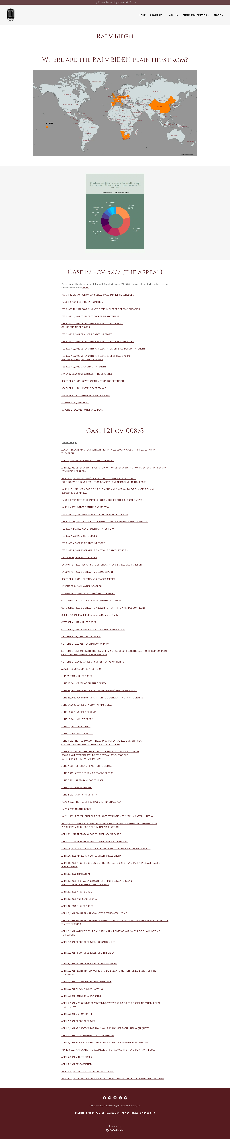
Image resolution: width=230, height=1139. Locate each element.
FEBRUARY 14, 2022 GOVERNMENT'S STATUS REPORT (89, 528)
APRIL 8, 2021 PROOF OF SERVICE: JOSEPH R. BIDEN (88, 952)
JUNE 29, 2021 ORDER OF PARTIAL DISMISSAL (84, 683)
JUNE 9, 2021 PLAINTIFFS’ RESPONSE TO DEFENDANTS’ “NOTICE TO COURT (100, 751)
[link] (10, 14)
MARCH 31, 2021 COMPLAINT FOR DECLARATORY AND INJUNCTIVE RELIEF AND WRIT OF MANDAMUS (112, 1078)
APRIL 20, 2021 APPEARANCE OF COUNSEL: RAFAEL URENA (91, 855)
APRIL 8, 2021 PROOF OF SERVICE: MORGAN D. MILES (88, 941)
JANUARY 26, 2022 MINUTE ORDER (79, 557)
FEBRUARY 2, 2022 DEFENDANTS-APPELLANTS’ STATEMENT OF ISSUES (97, 341)
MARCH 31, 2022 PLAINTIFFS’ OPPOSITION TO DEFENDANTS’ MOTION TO (98, 478)
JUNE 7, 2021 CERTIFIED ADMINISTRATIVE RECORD (87, 773)
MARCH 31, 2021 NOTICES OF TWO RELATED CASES (87, 1071)
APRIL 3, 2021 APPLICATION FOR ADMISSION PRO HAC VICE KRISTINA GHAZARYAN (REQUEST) (109, 1049)
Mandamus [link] (113, 1113)
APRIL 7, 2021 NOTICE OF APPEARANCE (81, 995)
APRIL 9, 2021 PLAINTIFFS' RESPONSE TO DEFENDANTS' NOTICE (94, 913)
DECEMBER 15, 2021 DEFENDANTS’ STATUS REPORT (88, 579)
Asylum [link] (173, 15)
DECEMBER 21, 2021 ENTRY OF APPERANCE (83, 388)
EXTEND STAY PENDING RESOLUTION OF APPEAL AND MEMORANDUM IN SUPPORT (104, 482)
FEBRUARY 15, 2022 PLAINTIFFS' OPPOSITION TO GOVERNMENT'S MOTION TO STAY (104, 521)
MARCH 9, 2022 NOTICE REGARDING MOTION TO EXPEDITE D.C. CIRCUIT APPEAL (102, 499)
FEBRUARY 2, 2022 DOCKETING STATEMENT (83, 366)
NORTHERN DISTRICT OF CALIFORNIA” (81, 758)
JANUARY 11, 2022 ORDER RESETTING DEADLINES (86, 373)
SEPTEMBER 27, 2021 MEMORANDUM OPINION (85, 643)
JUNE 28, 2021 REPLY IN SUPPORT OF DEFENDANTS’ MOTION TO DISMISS (99, 690)
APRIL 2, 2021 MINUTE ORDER (77, 1056)
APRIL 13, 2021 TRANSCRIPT (76, 873)
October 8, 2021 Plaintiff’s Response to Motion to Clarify (90, 614)
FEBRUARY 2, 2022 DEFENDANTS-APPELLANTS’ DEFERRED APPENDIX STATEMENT (103, 348)
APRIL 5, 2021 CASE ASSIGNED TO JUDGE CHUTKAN (87, 1035)
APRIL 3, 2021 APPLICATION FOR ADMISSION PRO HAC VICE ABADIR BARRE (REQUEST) (105, 1042)
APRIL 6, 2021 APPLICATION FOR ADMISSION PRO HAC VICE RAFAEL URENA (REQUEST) (105, 1028)
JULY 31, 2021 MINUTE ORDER (77, 676)
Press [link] (125, 1113)
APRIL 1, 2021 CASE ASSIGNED (76, 1064)
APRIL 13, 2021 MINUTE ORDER (77, 891)
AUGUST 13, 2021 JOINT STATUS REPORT (82, 668)
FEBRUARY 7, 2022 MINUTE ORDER (79, 535)
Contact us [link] (147, 1113)
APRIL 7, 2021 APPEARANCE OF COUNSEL (82, 988)
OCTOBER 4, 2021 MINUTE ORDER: (79, 622)
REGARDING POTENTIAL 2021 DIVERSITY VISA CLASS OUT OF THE (94, 755)
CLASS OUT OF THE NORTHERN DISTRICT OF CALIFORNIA (90, 744)
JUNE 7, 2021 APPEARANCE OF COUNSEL (82, 780)
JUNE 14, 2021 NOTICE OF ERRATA (78, 712)
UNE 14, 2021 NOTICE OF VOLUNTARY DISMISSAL (87, 704)
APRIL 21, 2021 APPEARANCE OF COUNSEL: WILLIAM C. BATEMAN (94, 841)
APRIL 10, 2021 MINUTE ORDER (77, 906)
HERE (85, 287)
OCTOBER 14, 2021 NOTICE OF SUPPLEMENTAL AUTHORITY (92, 600)
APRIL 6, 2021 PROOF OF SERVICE (78, 1021)
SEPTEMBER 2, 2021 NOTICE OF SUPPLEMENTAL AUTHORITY (92, 661)
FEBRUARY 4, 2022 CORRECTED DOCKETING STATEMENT (90, 316)
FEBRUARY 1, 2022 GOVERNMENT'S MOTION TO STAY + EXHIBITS (94, 550)
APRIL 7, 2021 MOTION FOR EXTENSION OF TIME (86, 981)
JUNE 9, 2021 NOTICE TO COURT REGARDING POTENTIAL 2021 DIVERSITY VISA (101, 740)
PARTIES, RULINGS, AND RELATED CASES (82, 359)
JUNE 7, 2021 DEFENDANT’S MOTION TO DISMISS (86, 765)
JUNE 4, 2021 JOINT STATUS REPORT (80, 794)
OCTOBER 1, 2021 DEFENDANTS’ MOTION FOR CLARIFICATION (93, 629)
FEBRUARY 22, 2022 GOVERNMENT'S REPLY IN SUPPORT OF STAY (94, 514)
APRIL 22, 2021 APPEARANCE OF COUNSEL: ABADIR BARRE (91, 834)
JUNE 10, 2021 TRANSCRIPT (75, 726)
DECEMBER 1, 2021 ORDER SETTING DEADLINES (85, 395)
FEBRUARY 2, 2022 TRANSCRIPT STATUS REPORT (86, 334)
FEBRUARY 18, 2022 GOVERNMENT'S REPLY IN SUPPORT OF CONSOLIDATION (100, 309)
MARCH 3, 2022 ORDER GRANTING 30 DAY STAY (85, 507)
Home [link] (142, 15)
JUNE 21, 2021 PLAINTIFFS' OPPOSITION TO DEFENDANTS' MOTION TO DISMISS (102, 697)
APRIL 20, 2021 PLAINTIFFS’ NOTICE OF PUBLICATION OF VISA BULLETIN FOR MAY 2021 (105, 848)
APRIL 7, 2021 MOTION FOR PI (76, 1013)
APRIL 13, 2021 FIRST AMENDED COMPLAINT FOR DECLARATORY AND (96, 880)
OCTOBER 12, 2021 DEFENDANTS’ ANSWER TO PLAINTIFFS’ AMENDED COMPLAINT (103, 607)
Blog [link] (135, 1113)
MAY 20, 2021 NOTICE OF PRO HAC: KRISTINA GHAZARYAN (91, 801)
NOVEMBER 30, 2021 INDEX (75, 402)
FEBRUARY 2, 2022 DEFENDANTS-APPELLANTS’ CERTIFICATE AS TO (95, 355)
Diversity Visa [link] (95, 1113)
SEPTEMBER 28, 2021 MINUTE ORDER (80, 636)
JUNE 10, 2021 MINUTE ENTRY (77, 733)
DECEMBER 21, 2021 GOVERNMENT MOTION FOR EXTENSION (92, 381)
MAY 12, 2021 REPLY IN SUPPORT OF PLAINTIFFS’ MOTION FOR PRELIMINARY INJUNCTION (107, 816)
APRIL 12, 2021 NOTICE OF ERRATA (79, 898)
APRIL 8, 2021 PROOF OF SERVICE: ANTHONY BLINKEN (89, 963)
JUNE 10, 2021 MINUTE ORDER (77, 719)
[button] (157, 15)
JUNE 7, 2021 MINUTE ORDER (76, 787)
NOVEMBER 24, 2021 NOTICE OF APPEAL (81, 586)
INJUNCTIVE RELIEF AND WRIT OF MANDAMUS (85, 884)
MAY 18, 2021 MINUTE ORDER (76, 809)
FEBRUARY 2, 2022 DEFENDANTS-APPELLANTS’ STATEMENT (92, 323)
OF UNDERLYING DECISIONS (75, 327)
